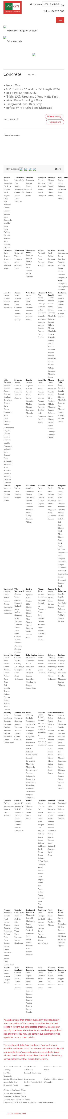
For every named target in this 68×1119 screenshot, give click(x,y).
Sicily (28, 818)
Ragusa (40, 880)
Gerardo (7, 235)
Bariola (51, 301)
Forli (60, 721)
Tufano (51, 822)
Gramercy (18, 265)
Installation (28, 1070)
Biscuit (60, 537)
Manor (60, 513)
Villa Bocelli (51, 294)
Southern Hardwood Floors (14, 1093)
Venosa (17, 985)
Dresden (7, 486)
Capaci (28, 975)
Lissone (7, 388)
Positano (61, 655)
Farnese (61, 621)
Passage (29, 183)
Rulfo (6, 241)
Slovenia (7, 721)
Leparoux (7, 610)
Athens (29, 951)
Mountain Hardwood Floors (14, 1096)
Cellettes (29, 507)
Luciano (41, 655)
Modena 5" (18, 812)
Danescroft (30, 779)
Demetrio (62, 403)
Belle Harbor (31, 655)
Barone (40, 934)
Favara (28, 305)
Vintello (7, 916)
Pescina (17, 940)
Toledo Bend (9, 742)
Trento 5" (18, 824)
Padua (28, 592)
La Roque (42, 304)
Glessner (29, 733)
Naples (28, 809)
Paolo (6, 458)
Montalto (29, 413)
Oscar (6, 217)
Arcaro (6, 604)
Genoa (6, 667)
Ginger (61, 565)
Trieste (6, 673)
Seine (16, 673)
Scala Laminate (42, 969)
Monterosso (42, 597)
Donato (17, 314)
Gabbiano (7, 385)
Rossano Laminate (52, 969)
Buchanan (8, 736)
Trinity (61, 918)
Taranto (61, 782)
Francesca (7, 412)
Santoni (29, 416)
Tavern (61, 516)
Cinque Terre (41, 590)
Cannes (51, 322)
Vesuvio (51, 824)
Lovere (51, 604)
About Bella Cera (10, 1082)
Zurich (29, 589)
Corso (50, 383)
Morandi (29, 178)
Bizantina (51, 985)
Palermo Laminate (30, 969)
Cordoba (7, 801)
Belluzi (51, 422)
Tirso (50, 491)
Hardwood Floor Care (53, 1067)
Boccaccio (8, 220)
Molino (41, 386)
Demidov (62, 311)
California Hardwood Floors (14, 1090)
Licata (28, 295)
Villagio (51, 325)
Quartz (40, 837)
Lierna (60, 199)
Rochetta (41, 404)
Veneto (29, 622)
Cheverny (30, 491)
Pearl (60, 525)
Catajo (6, 295)
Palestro (41, 985)
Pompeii (51, 801)
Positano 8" (42, 723)
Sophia (61, 301)
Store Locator (29, 1079)
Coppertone (62, 552)
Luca (60, 742)
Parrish (40, 192)
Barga (6, 253)
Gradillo (7, 189)
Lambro (51, 494)
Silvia (60, 281)
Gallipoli (17, 606)
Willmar (29, 945)
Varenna (51, 595)
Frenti (16, 934)
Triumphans (63, 287)
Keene (16, 199)
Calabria (7, 727)
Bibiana (29, 407)
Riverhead (42, 186)
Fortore (51, 828)
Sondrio (41, 507)
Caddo (6, 740)
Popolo (61, 597)
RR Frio (61, 927)
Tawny (60, 491)
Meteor (40, 892)
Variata (6, 664)
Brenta (50, 503)
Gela (28, 301)
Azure (40, 889)
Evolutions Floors (10, 1085)
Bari (59, 785)
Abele (6, 467)
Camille (17, 657)
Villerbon (30, 510)
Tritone (29, 383)
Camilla (61, 391)
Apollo (29, 392)
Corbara (51, 849)
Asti (5, 685)
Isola (40, 413)
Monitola (51, 407)
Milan (28, 812)
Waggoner (52, 510)
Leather (61, 583)
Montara (41, 486)
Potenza (41, 401)
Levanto (41, 594)
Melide (17, 488)
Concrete (61, 510)
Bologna (61, 718)
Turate (50, 307)
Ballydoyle (30, 776)
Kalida (28, 949)
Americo (7, 470)
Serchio (51, 488)
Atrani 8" (41, 720)
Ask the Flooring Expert (13, 1079)
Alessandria (53, 712)
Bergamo (62, 486)
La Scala (51, 250)
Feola (6, 937)
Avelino (7, 943)
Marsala (61, 758)
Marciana (18, 646)
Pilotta (60, 975)
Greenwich (18, 253)
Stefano (51, 979)
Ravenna (7, 730)
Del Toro (7, 186)
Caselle (61, 727)
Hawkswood (31, 782)
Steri (50, 972)
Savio (50, 806)
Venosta (51, 265)
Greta (50, 183)
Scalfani (41, 410)
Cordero (7, 592)
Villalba (51, 404)
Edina (28, 939)
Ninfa (40, 389)
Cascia (16, 597)
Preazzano (62, 673)
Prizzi (28, 982)
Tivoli (60, 788)
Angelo (51, 392)
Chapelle (41, 316)
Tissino (51, 486)
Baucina (17, 649)
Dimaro (41, 497)
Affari (40, 979)
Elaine (6, 500)
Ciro (60, 406)
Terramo (51, 259)
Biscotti (61, 528)
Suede (40, 849)
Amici (50, 834)
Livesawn (41, 673)
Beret (16, 676)
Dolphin (61, 549)
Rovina (29, 258)
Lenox (17, 268)
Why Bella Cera (30, 1067)
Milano (17, 293)
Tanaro (51, 497)
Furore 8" (41, 726)
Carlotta (7, 232)
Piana (50, 727)
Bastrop (7, 733)
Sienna (60, 755)
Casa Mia (42, 380)
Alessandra (8, 461)
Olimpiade (62, 283)
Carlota (6, 803)
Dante (6, 418)
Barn (60, 497)
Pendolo (51, 812)
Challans (7, 397)
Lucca (6, 262)
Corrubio (61, 733)
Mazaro (51, 925)
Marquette (18, 718)
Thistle (40, 852)
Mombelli (62, 400)
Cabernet (51, 319)
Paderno (51, 413)
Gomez (6, 595)
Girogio (7, 298)
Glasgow (51, 657)
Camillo (7, 443)
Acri (28, 598)
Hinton (17, 383)
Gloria (60, 271)
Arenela (41, 395)
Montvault (42, 319)
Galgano (7, 431)
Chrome (61, 503)
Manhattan (19, 250)
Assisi (28, 803)
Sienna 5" (18, 822)
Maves (28, 513)
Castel (40, 383)
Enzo (28, 267)
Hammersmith (31, 755)
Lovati (50, 425)
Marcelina (52, 389)
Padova (17, 979)
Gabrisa (61, 664)
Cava (6, 962)
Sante (6, 415)
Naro (28, 298)
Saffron (41, 843)
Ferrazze (61, 736)
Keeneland (8, 589)
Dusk (60, 543)
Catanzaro (62, 761)
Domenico (52, 831)
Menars (29, 494)
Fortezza (41, 407)
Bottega (17, 724)
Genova (17, 801)
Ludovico (7, 449)
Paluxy (61, 930)
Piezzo (40, 895)
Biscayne (18, 398)
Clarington (30, 921)
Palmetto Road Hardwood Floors (16, 1099)
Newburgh (52, 673)
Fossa (50, 855)
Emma (6, 409)
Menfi (40, 422)
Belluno (7, 694)
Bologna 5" (18, 806)
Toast (60, 555)
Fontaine (29, 746)
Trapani (29, 988)
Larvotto (17, 715)
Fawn (28, 395)
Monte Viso (8, 655)
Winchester (30, 742)
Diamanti (42, 801)
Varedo (51, 352)
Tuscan (61, 801)
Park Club (18, 201)
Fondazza (30, 180)
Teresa (28, 398)
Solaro (6, 958)
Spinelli (51, 815)
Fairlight (29, 718)
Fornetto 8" (42, 742)
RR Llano (62, 936)
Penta (50, 988)
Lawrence (30, 410)
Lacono (41, 922)
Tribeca (17, 256)
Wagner (7, 195)
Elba (16, 183)
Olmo (60, 183)
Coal (60, 586)
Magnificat (62, 277)
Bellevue (17, 730)
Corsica (7, 910)
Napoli (50, 733)
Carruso (7, 214)
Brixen (40, 494)
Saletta (50, 818)
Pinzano (51, 304)
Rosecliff (29, 758)
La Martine (30, 761)
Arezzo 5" (18, 803)
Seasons (61, 262)
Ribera (50, 715)
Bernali (40, 419)
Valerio (6, 424)
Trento (60, 767)
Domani (29, 317)
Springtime (18, 670)
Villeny (29, 522)
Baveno (29, 616)
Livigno (7, 979)
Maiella (51, 724)
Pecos (60, 256)
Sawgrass (18, 380)
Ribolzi (17, 733)
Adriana (51, 401)
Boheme (41, 660)
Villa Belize (30, 293)
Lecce (6, 715)
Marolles (41, 307)
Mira (28, 619)
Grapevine (30, 798)
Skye (50, 670)
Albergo (61, 660)
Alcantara (52, 500)
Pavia (28, 637)
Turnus (6, 922)
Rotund (61, 600)
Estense (7, 301)
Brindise (41, 664)
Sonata (60, 412)
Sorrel (40, 867)
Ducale (61, 982)
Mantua (7, 976)
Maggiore (62, 679)
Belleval (41, 301)
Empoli (41, 831)
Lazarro (17, 975)
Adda (60, 195)
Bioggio (17, 497)
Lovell (28, 749)
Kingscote (30, 736)
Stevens (7, 601)
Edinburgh (52, 667)
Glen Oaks (30, 660)
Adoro (40, 657)
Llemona (18, 937)
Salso (50, 916)
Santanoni (30, 773)
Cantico (51, 297)
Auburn (41, 858)
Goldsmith (62, 568)
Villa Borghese (7, 381)
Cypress (61, 945)
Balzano (7, 970)
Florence (61, 770)
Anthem (17, 395)
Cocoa (60, 577)
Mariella (51, 178)
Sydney (17, 320)
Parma (60, 749)
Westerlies (30, 785)
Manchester (30, 915)
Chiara (50, 192)
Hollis (28, 664)
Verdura (51, 922)
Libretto (61, 397)
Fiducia (61, 298)
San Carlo (62, 603)
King (50, 513)
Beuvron (41, 322)
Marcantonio (9, 428)
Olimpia (7, 437)
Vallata (50, 346)
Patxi (50, 742)
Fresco (60, 985)
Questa (40, 670)
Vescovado (8, 183)
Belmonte (30, 979)
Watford (41, 834)
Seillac (40, 310)
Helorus (61, 809)
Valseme (41, 325)
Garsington (30, 721)
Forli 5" (17, 809)
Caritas (60, 305)
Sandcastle (62, 507)
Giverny (17, 664)
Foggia (29, 601)
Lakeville (30, 933)
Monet (17, 655)
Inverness (52, 664)
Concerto (61, 274)
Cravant (41, 337)
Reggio (61, 979)
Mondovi (18, 603)
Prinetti (61, 394)
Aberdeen (52, 660)
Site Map (7, 1073)
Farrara (40, 873)
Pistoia (28, 613)
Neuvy (28, 516)
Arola (60, 670)
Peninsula (30, 667)
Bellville (29, 927)
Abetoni (7, 259)
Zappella (51, 809)
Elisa (60, 295)
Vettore (51, 740)
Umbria (7, 688)
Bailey (6, 598)
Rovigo (7, 691)
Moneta (51, 340)
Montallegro (43, 943)
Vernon (29, 740)
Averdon (29, 488)
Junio (6, 452)
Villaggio (61, 685)
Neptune (29, 386)
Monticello (30, 767)
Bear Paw (62, 259)
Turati (40, 988)
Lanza (40, 972)
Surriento (41, 667)
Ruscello (17, 910)
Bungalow (30, 679)
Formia (17, 982)
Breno (50, 601)
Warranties (48, 1082)
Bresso (50, 416)
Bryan (28, 924)
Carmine (7, 421)
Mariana (7, 238)
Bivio (50, 398)
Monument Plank (30, 251)
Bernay (40, 334)
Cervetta (29, 277)
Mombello (52, 316)
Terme (50, 386)
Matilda (29, 404)
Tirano (50, 598)
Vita (39, 815)
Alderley (29, 715)
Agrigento (42, 910)
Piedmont (7, 724)
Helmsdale (52, 679)
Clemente (7, 483)
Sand (60, 500)
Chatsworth (30, 791)
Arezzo (61, 715)
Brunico (17, 594)
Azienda (51, 337)
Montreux (42, 313)
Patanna (29, 994)
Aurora (6, 391)
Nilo (49, 982)
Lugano (17, 486)
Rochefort (8, 400)
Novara (29, 634)
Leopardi (51, 846)
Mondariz (7, 464)
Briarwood (30, 657)
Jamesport (42, 195)
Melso (28, 972)
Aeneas (29, 389)
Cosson (29, 500)
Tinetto (40, 640)
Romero (7, 815)
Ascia (6, 679)
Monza (51, 380)
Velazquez (8, 613)
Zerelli (40, 818)
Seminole (18, 392)
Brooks (17, 186)
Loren (50, 721)
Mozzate (51, 374)
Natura (28, 186)
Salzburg (7, 712)
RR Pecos (62, 939)
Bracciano (8, 307)
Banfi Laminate (18, 969)
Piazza (50, 975)
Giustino (61, 290)
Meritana (7, 265)
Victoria (7, 809)
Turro (16, 305)
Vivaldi (61, 250)
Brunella (7, 477)
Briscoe (51, 519)
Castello (7, 293)
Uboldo (51, 343)
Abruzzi (7, 670)
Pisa (59, 752)
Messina (29, 806)
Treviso (7, 697)
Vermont (7, 488)
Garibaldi (41, 919)
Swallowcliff (31, 724)
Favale (50, 395)
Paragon (61, 388)
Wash (60, 531)
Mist (60, 534)
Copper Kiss (63, 574)
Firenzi (61, 776)
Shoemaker (8, 607)
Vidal (6, 192)
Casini (60, 764)
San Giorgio (19, 667)
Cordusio (41, 975)
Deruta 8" (41, 739)
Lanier (6, 949)
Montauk (41, 183)
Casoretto (18, 307)
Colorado (62, 942)
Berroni (41, 603)
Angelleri (7, 925)
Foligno (17, 652)
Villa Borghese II (19, 590)
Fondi (6, 919)
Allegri (51, 262)
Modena (41, 250)
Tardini (61, 972)
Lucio (60, 268)
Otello (60, 421)
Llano (16, 925)
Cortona (61, 818)
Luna (6, 226)
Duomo (17, 311)
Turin (28, 610)
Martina (51, 180)
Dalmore (51, 655)
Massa (6, 268)
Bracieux (29, 519)
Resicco (61, 682)
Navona (61, 606)
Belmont (29, 752)
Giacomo (18, 721)
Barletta (17, 919)
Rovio (16, 491)
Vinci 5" (17, 828)
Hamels (29, 685)
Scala (16, 295)
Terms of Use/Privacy (32, 1073)
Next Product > (11, 119)
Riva (39, 491)
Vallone (61, 667)
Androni (51, 803)
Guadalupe (18, 943)
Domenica (42, 416)
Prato (60, 385)
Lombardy (52, 589)
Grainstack (18, 679)
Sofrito (17, 618)
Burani (50, 195)
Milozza (41, 398)
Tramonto (8, 931)
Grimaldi (18, 740)
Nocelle (61, 676)
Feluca (40, 612)
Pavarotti (29, 255)
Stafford (29, 930)
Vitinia (60, 779)
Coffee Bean (43, 861)
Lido (28, 604)
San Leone (42, 937)
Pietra (6, 660)
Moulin (29, 503)
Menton (51, 328)
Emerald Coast (41, 713)
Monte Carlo (19, 712)
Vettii (50, 852)
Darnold (29, 918)
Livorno (29, 628)
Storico (51, 310)
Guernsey (7, 394)
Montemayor (9, 806)
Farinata (41, 618)
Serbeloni (62, 189)
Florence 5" (19, 831)
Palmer (40, 189)
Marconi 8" (42, 745)
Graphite (61, 559)
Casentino (62, 803)
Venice (28, 801)
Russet (40, 855)
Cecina (28, 625)
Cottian (6, 657)
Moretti (51, 419)
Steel (60, 494)
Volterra (61, 815)
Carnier (17, 736)
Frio (16, 922)
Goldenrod (42, 846)
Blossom (17, 389)
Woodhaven (31, 682)
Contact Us (7, 1076)
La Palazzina (62, 590)
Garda (60, 180)
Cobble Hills (19, 192)
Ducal (28, 274)
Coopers (41, 180)
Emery (40, 297)
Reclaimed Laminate (30, 911)
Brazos (60, 915)
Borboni (7, 934)
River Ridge (60, 911)
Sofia (6, 406)
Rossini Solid (61, 381)
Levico (29, 192)
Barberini (62, 612)
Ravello (7, 178)
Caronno (51, 313)
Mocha (61, 488)
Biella (28, 631)
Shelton (7, 491)
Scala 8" (41, 717)
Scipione (7, 440)
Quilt (28, 936)
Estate (28, 712)
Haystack (41, 864)
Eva (5, 201)
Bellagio (61, 186)
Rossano (7, 455)
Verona (61, 712)
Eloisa (50, 189)
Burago (51, 410)
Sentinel (17, 386)
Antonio (61, 265)
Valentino (8, 250)
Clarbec (41, 328)
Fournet (41, 331)
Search (46, 1070)
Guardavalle (19, 913)
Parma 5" (18, 815)
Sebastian (30, 401)
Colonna (61, 609)
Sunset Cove (31, 688)
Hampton (42, 178)
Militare (7, 434)
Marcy (17, 195)
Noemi (50, 186)
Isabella (61, 415)
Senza (50, 377)
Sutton (6, 955)
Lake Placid (19, 178)
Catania (61, 773)
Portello (17, 298)
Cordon (7, 494)
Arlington (30, 730)
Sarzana (7, 256)
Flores (28, 314)
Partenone (18, 916)
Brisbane (17, 317)
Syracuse (29, 595)
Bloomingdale (20, 189)
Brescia (6, 700)
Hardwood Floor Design (53, 1079)
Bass (49, 507)
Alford (50, 676)
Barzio (40, 488)
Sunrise (17, 660)
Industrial (62, 571)
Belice (50, 913)
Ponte (28, 195)
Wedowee (7, 952)
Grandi (29, 189)
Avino (6, 180)
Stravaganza (63, 253)
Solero (50, 755)
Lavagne (41, 916)
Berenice (7, 473)
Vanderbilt (30, 788)
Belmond (7, 205)
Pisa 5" (17, 818)
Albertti (61, 314)
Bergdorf (29, 794)
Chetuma (29, 307)
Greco (16, 301)
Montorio (62, 724)
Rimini (28, 607)
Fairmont (18, 727)
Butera (28, 320)
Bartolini (62, 293)
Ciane (50, 919)
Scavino (51, 837)
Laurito (61, 657)
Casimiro (7, 479)
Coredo (41, 500)
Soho (16, 262)
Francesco (8, 446)
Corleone (29, 991)
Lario (60, 192)
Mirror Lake (19, 180)
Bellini (50, 256)
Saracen (51, 730)
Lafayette (18, 259)
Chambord (30, 486)
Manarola (41, 634)
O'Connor (52, 516)
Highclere (30, 727)
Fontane (41, 392)
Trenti (16, 931)
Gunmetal (62, 561)
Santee (40, 840)
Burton (6, 946)
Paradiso (17, 494)
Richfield (29, 955)
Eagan (28, 942)
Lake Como (63, 178)
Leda (60, 307)
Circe (6, 940)
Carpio (6, 812)
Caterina (7, 208)
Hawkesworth (31, 770)
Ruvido (7, 968)
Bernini (29, 380)
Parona (61, 730)
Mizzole (61, 740)
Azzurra (7, 928)
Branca (6, 497)
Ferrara (61, 418)
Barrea (6, 305)
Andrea (7, 403)
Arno (6, 682)
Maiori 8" (41, 729)
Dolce (6, 199)
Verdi (50, 253)
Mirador (29, 311)
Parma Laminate (62, 969)
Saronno (51, 349)
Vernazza (41, 600)
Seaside (29, 676)
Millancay (30, 497)
